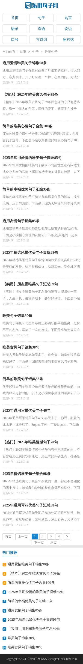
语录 (14, 29)
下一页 (39, 542)
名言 (68, 18)
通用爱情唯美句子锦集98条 (25, 63)
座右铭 (68, 40)
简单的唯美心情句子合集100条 (27, 126)
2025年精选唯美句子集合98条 (26, 474)
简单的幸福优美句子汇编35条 (26, 189)
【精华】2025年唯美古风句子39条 (30, 94)
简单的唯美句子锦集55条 (23, 379)
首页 (14, 18)
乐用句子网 (33, 659)
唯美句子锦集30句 (17, 316)
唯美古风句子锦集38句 (21, 347)
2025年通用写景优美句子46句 (26, 410)
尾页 (53, 542)
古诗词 (41, 40)
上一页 (23, 536)
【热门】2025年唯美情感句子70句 (30, 442)
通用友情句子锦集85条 (21, 221)
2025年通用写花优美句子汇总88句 (30, 505)
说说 (68, 29)
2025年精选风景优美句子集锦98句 (30, 252)
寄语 (41, 29)
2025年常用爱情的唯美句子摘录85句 (32, 158)
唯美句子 (51, 52)
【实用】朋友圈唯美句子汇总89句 (30, 284)
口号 (14, 40)
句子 (41, 18)
